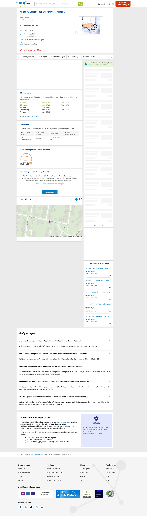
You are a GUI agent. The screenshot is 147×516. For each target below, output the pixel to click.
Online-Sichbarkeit (53, 469)
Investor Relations (24, 472)
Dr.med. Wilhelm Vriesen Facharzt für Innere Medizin (99, 304)
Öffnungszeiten (28, 56)
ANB (107, 480)
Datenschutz (110, 472)
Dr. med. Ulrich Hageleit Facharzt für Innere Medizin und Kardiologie (99, 268)
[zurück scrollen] (18, 57)
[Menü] (114, 3)
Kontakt (82, 476)
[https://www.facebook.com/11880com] (20, 507)
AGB (107, 476)
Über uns (21, 469)
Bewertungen (74, 56)
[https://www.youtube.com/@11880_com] (42, 507)
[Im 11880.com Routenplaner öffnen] (76, 199)
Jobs (20, 476)
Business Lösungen (53, 480)
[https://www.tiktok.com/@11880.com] (31, 507)
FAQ (81, 480)
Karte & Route (89, 56)
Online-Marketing (52, 476)
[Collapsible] (109, 341)
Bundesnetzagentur (63, 422)
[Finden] (80, 4)
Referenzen (84, 472)
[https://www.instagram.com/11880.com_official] (26, 507)
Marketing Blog (85, 469)
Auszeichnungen (58, 56)
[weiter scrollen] (112, 57)
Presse (20, 480)
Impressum (110, 469)
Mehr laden (98, 225)
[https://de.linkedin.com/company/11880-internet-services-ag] (36, 507)
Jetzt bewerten (50, 192)
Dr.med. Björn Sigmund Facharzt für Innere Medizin (99, 292)
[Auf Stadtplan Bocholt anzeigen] (80, 198)
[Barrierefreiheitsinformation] (110, 3)
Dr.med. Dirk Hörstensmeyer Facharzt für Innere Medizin (99, 316)
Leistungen (42, 56)
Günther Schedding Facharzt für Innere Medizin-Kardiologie (99, 280)
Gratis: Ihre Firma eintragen (123, 3)
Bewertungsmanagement (55, 472)
